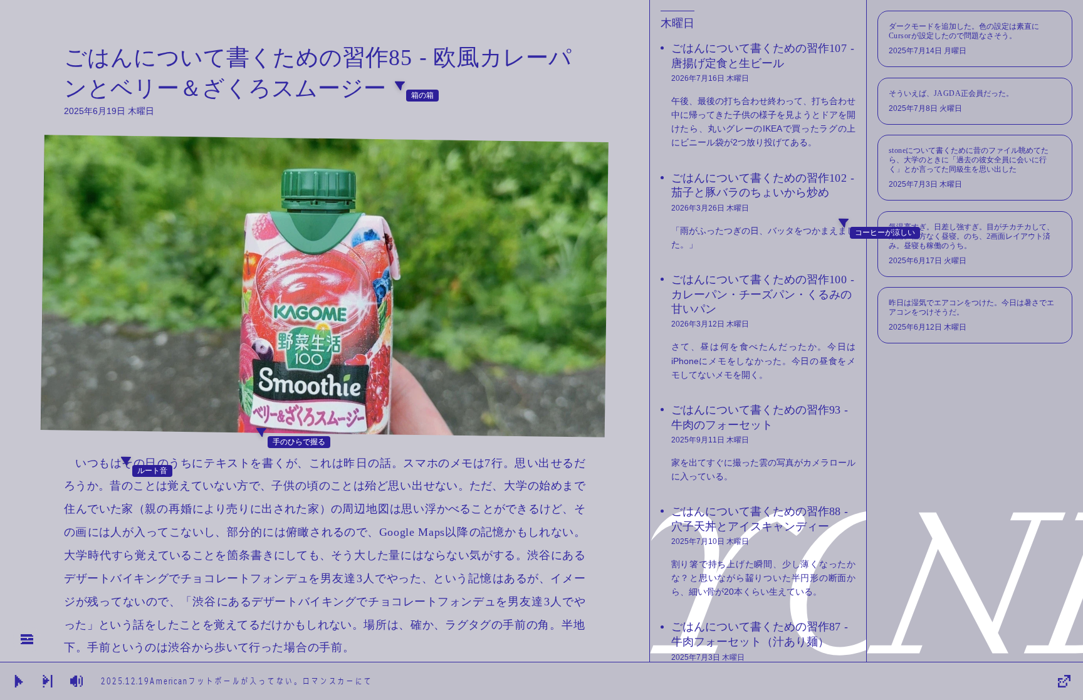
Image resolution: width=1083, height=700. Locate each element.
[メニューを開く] (27, 639)
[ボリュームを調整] (19, 681)
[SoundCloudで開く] (1064, 681)
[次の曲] (47, 681)
